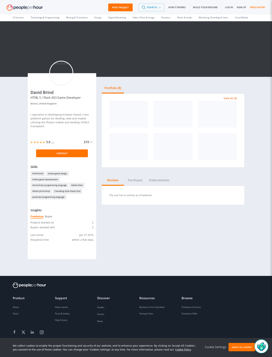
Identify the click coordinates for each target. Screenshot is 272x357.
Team (16, 313)
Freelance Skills (189, 313)
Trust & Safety (62, 313)
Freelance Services (191, 307)
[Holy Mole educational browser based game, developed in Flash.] (128, 146)
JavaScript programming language (48, 197)
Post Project (120, 7)
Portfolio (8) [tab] (113, 88)
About (16, 307)
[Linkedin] (32, 332)
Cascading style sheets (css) (67, 191)
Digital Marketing (117, 17)
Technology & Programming (45, 17)
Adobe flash (77, 185)
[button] (151, 7)
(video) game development (45, 179)
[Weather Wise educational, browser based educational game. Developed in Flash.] (217, 114)
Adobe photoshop (41, 191)
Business (166, 17)
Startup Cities (146, 313)
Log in (229, 7)
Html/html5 (37, 173)
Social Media (241, 17)
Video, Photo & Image (144, 17)
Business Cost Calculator (152, 307)
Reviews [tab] (113, 180)
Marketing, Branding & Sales (213, 17)
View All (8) (230, 98)
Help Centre (61, 320)
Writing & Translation (77, 17)
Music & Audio (184, 17)
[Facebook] (15, 332)
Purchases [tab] (135, 180)
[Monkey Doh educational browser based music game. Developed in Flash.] (173, 114)
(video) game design (57, 173)
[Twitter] (23, 332)
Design (98, 17)
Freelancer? (257, 7)
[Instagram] (41, 332)
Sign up (241, 7)
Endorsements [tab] (159, 180)
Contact (62, 153)
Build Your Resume (205, 7)
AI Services (18, 17)
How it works (177, 7)
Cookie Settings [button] (215, 347)
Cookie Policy (183, 349)
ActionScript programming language (49, 185)
